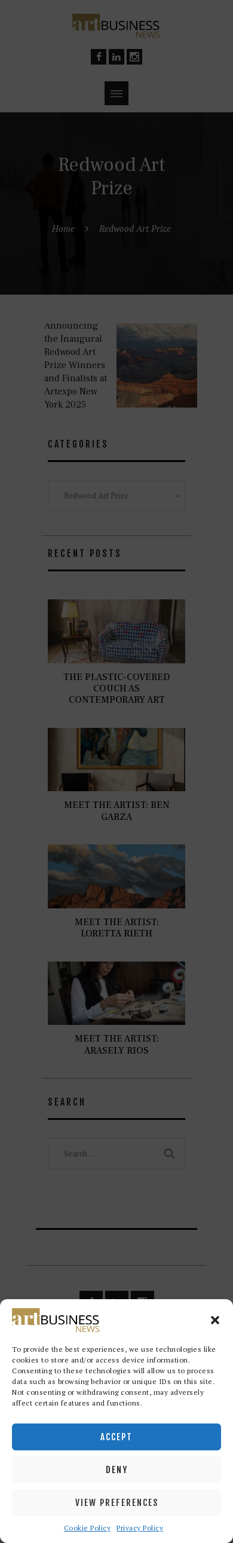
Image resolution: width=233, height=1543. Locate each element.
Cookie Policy (87, 1527)
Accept (116, 1437)
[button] (215, 1320)
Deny (117, 1469)
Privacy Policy (139, 1527)
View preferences (116, 1502)
